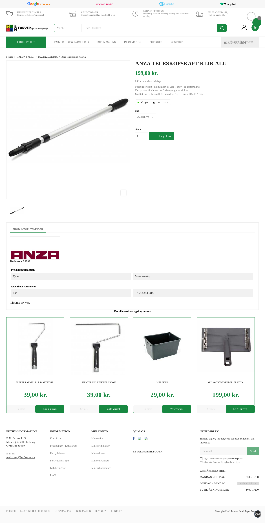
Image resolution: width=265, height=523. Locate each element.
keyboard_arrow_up (258, 514)
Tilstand (15, 302)
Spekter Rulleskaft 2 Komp (99, 382)
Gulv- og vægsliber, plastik (225, 382)
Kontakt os (55, 438)
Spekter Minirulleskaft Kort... (35, 382)
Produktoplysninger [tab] (28, 229)
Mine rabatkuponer (101, 468)
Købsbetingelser (58, 468)
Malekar (162, 382)
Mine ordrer (97, 438)
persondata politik (235, 458)
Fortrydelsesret (57, 453)
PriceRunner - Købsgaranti (63, 446)
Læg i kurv (162, 136)
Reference (16, 261)
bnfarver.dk (236, 511)
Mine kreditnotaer (100, 446)
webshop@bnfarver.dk (241, 41)
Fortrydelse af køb (59, 460)
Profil (53, 475)
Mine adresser (98, 453)
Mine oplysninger (100, 460)
